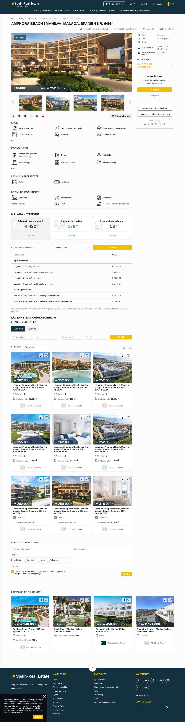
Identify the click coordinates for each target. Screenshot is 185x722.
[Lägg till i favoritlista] (46, 355)
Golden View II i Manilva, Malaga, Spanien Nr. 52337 (111, 630)
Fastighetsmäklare (61, 687)
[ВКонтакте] (144, 124)
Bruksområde (68, 337)
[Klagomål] (43, 116)
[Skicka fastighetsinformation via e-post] (25, 116)
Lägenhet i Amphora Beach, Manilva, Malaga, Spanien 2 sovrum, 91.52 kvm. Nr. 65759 (112, 387)
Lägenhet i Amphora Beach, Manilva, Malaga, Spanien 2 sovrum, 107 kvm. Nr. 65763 (30, 511)
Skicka (126, 574)
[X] (152, 124)
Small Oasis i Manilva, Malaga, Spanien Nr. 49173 (68, 630)
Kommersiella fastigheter (104, 702)
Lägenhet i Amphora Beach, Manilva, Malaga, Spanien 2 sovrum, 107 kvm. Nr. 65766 (71, 387)
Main (55, 679)
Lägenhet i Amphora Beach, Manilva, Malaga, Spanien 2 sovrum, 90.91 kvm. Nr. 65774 (112, 449)
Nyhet (55, 695)
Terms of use (58, 710)
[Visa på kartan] (13, 116)
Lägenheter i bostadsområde (106, 687)
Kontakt (155, 90)
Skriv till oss (144, 695)
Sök (120, 337)
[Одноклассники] (148, 124)
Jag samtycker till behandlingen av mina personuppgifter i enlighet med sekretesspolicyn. (40, 572)
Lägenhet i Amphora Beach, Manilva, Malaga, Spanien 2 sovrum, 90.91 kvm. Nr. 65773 (112, 511)
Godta (38, 717)
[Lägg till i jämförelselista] (41, 355)
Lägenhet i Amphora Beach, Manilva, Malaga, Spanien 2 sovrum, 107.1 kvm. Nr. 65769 (71, 449)
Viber (43, 560)
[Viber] (156, 124)
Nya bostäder (100, 679)
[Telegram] (163, 124)
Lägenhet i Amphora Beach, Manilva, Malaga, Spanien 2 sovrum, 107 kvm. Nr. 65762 (71, 511)
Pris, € (89, 337)
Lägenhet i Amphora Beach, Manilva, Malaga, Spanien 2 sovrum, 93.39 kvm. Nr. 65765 (30, 449)
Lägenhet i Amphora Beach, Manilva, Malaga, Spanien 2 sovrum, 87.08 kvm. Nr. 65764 (30, 387)
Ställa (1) (151, 29)
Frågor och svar (59, 691)
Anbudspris (169, 29)
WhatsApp (31, 560)
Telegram (54, 560)
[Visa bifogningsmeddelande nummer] (37, 116)
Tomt (96, 698)
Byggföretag (58, 683)
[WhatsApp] (160, 124)
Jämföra (112, 247)
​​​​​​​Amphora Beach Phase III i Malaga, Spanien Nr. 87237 (29, 630)
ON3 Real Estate (34, 406)
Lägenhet (98, 683)
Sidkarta (56, 714)
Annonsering (58, 698)
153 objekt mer (154, 96)
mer (13, 140)
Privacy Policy (58, 706)
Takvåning (98, 695)
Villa (96, 691)
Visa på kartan (122, 116)
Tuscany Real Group (116, 643)
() (135, 4)
